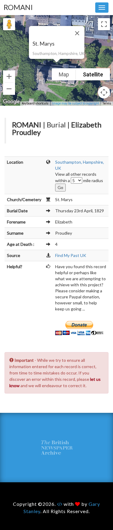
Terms (106, 103)
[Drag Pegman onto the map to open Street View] (9, 24)
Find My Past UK (70, 255)
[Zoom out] (9, 89)
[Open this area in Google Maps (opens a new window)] (11, 102)
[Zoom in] (9, 76)
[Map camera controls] (104, 92)
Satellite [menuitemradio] (93, 74)
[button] (57, 66)
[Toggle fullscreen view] (104, 24)
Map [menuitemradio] (64, 74)
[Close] (77, 33)
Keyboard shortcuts (35, 103)
